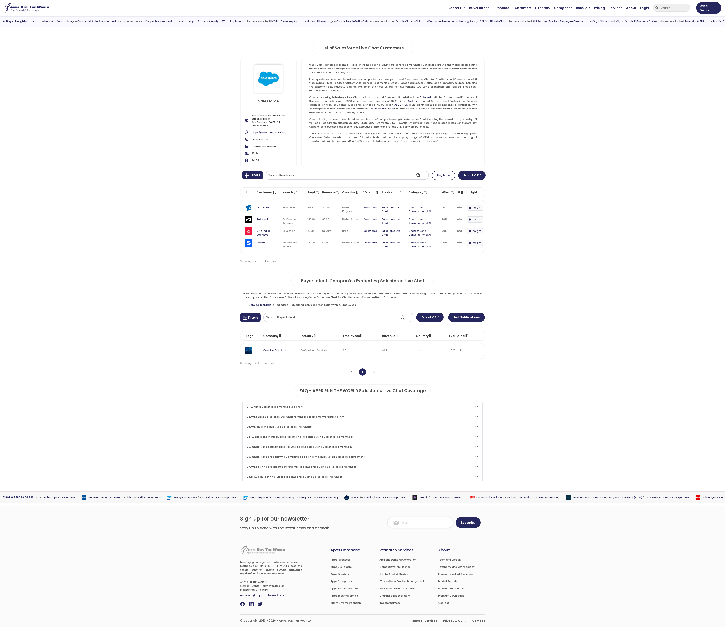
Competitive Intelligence (394, 567)
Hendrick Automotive (43, 21)
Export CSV (472, 175)
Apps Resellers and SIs (344, 588)
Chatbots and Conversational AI (419, 209)
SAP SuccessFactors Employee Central (543, 21)
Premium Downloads (451, 596)
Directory (542, 8)
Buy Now (443, 175)
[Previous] (351, 372)
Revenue (388, 336)
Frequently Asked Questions (455, 574)
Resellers (583, 8)
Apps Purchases (340, 559)
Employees (351, 336)
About (631, 8)
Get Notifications (466, 317)
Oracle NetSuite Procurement (81, 21)
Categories (563, 8)
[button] (252, 175)
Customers (522, 8)
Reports (454, 8)
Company (271, 336)
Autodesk (426, 97)
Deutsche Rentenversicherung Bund (437, 21)
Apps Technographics (344, 596)
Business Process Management (653, 498)
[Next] (374, 372)
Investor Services (389, 603)
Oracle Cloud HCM (393, 21)
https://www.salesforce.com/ (269, 132)
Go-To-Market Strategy (394, 574)
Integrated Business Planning (303, 498)
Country (422, 336)
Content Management (434, 498)
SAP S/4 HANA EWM (171, 498)
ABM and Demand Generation (397, 559)
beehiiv (409, 498)
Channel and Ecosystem (394, 596)
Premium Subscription (451, 588)
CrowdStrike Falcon (474, 498)
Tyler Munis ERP (679, 21)
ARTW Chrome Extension (346, 603)
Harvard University (304, 21)
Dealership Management (44, 498)
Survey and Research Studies (397, 588)
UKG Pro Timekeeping (269, 21)
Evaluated (457, 336)
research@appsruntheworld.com (263, 595)
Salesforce (370, 207)
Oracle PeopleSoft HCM (337, 21)
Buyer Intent (479, 8)
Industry (307, 336)
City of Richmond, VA (591, 21)
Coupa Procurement (143, 21)
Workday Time (217, 21)
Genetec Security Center (89, 498)
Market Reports (447, 581)
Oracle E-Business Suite (625, 21)
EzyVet (340, 498)
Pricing (599, 8)
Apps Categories (341, 581)
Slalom (412, 101)
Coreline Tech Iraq (259, 305)
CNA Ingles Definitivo (382, 108)
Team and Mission (449, 559)
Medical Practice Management (370, 498)
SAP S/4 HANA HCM (477, 21)
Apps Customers (341, 567)
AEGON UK (401, 105)
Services (615, 8)
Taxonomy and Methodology (456, 567)
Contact (443, 603)
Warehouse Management (205, 498)
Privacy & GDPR (454, 621)
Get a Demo (704, 7)
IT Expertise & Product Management (401, 581)
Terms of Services (423, 621)
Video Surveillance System (128, 498)
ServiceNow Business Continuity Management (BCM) (593, 498)
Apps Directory (340, 574)
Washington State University (185, 21)
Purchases (501, 8)
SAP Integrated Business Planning (257, 498)
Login (644, 8)
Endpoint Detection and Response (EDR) (518, 498)
